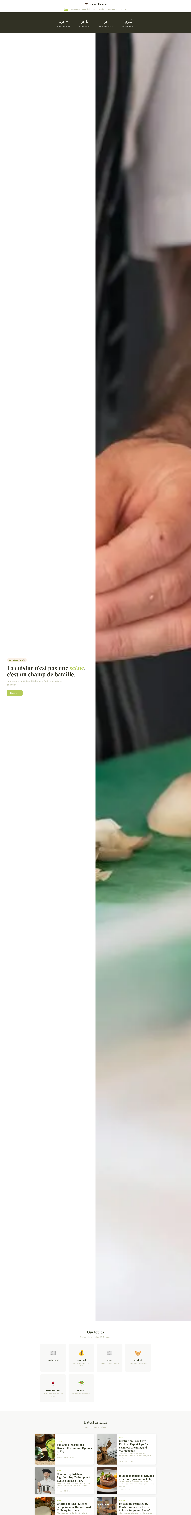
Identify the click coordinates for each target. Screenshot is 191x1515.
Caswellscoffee (99, 4)
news (94, 9)
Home (66, 9)
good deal (86, 9)
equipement (75, 9)
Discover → (14, 693)
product (102, 9)
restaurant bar (113, 9)
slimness (124, 9)
